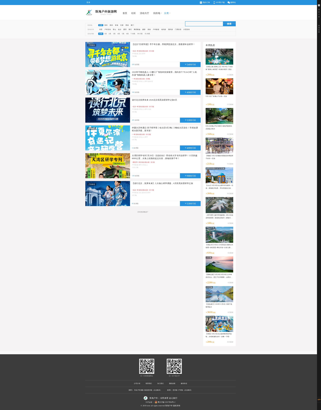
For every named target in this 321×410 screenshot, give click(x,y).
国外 (106, 25)
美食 (149, 29)
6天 (127, 34)
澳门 (132, 25)
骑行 (130, 29)
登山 (114, 29)
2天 (110, 34)
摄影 (143, 29)
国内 (111, 25)
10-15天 (140, 34)
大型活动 (186, 29)
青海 (116, 25)
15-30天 (147, 34)
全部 (100, 25)
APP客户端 (220, 2)
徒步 (119, 29)
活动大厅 (144, 13)
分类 (166, 13)
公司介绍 (137, 383)
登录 (88, 2)
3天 (114, 34)
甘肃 (121, 25)
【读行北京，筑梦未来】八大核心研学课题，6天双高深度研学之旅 (162, 183)
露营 (125, 29)
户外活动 (107, 29)
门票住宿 (178, 29)
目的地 (156, 13)
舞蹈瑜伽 (137, 29)
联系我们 (149, 383)
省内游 (163, 29)
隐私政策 (172, 383)
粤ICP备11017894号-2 (166, 402)
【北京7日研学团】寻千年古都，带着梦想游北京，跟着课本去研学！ (163, 44)
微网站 (233, 2)
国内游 (170, 29)
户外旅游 (156, 29)
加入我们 (160, 383)
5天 (123, 34)
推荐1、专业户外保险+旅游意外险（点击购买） (145, 390)
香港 (127, 25)
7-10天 (133, 34)
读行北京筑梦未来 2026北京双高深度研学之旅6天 (154, 100)
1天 (105, 34)
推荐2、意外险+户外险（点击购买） (179, 390)
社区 (133, 13)
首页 (125, 13)
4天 (118, 34)
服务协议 (184, 383)
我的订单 (206, 2)
